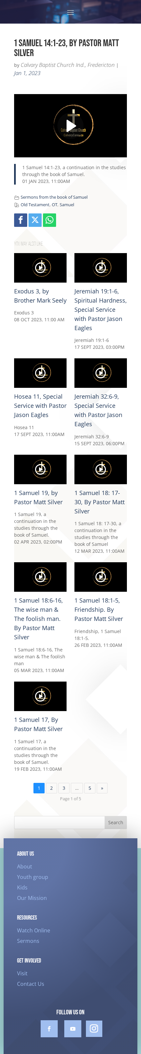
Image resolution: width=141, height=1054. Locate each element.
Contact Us (30, 983)
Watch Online (33, 930)
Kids (22, 887)
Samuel (67, 205)
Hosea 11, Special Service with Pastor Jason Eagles (40, 405)
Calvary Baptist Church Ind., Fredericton (68, 65)
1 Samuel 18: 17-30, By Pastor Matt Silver (99, 502)
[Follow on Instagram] (94, 1029)
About (24, 866)
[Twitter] (35, 220)
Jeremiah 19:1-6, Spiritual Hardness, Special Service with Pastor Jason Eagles (100, 309)
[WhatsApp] (49, 220)
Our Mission (32, 898)
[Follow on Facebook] (49, 1028)
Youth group (32, 877)
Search (115, 822)
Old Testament (35, 205)
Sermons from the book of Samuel (54, 197)
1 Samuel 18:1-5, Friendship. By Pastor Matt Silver (98, 609)
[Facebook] (20, 220)
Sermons (28, 941)
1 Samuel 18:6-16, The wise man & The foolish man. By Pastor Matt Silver (38, 618)
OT (54, 205)
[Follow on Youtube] (72, 1028)
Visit (22, 973)
